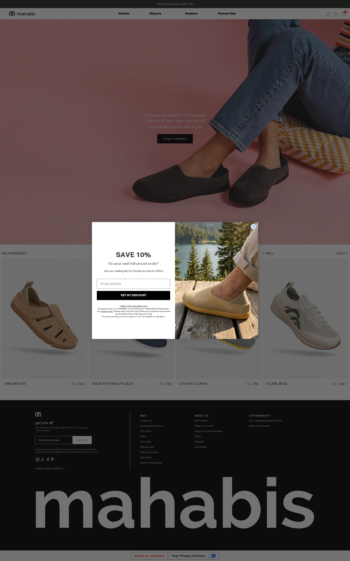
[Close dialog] (253, 226)
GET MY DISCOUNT (133, 295)
